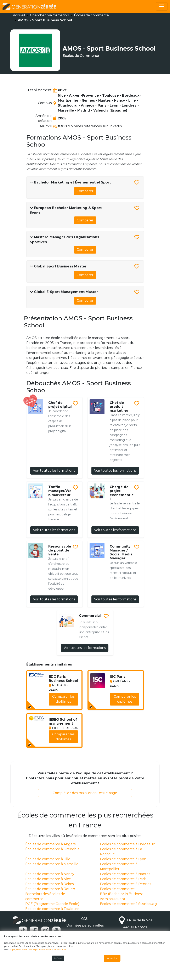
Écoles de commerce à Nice (48, 879)
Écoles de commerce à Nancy (49, 874)
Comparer (85, 191)
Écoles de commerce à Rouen (50, 889)
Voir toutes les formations (54, 470)
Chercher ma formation (49, 15)
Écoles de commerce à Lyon (123, 859)
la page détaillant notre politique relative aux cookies (38, 949)
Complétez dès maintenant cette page (85, 793)
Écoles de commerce (91, 15)
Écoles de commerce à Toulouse (52, 909)
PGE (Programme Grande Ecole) (52, 904)
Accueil (19, 15)
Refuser (58, 958)
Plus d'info (67, 704)
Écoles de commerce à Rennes (125, 884)
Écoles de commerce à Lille (47, 859)
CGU (85, 919)
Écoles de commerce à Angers (50, 844)
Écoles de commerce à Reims (49, 884)
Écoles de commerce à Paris (123, 879)
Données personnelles (85, 925)
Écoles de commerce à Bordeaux (127, 844)
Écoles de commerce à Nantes (125, 874)
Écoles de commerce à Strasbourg (128, 904)
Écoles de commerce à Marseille (51, 864)
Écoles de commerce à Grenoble (52, 849)
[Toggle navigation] (162, 6)
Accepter (112, 958)
